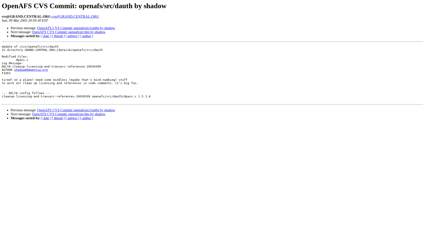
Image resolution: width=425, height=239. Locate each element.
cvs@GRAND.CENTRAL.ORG (75, 16)
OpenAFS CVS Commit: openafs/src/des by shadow (69, 32)
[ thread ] (58, 36)
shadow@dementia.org (31, 69)
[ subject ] (72, 36)
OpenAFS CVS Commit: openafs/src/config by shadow (76, 28)
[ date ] (46, 36)
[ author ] (86, 36)
